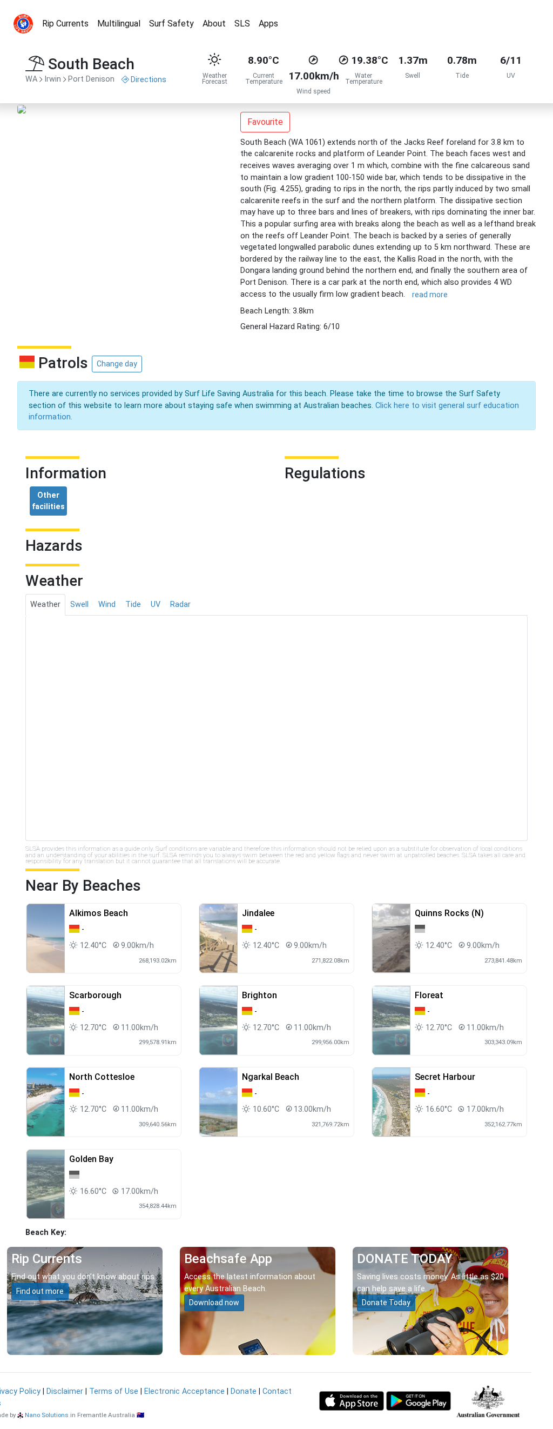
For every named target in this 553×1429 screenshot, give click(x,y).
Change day (117, 363)
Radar (180, 604)
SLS (242, 23)
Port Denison (91, 79)
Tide (133, 604)
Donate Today (386, 1302)
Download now (214, 1302)
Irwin (52, 79)
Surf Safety (171, 23)
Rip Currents (65, 23)
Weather (45, 604)
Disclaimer (64, 1391)
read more (430, 294)
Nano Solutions (47, 1415)
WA (31, 79)
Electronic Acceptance (184, 1391)
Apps (268, 23)
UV (155, 604)
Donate (244, 1391)
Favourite (265, 122)
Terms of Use (113, 1391)
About (214, 23)
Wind (107, 604)
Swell (79, 604)
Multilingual (118, 23)
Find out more (40, 1291)
